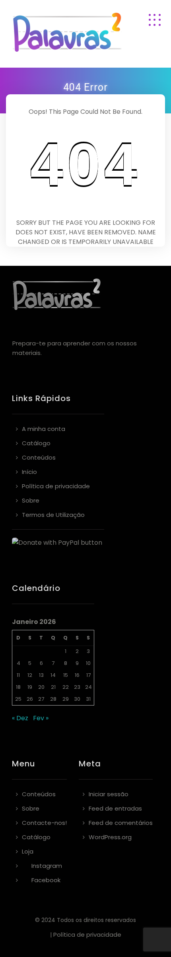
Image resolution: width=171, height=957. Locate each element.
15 (65, 675)
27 (41, 699)
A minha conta (43, 429)
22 (65, 687)
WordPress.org (110, 837)
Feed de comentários (121, 823)
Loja (27, 851)
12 (29, 675)
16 (77, 675)
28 (53, 699)
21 (53, 687)
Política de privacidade (56, 486)
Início (29, 472)
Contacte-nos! (44, 823)
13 (41, 675)
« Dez (20, 718)
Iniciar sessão (108, 794)
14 (53, 675)
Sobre (30, 500)
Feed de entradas (115, 808)
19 (29, 687)
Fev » (41, 718)
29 (65, 699)
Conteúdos (39, 457)
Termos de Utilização (53, 515)
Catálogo (36, 443)
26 (30, 699)
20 (41, 687)
